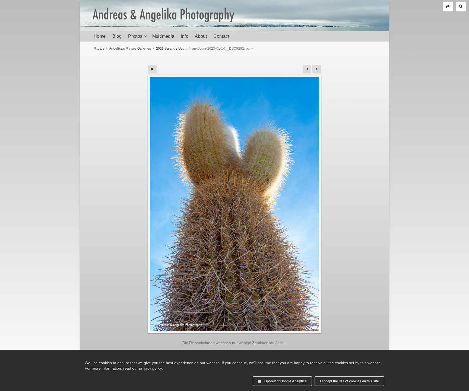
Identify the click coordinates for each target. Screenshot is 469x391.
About (201, 36)
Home (100, 36)
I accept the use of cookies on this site (349, 381)
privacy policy (150, 368)
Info (185, 36)
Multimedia (163, 36)
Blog (117, 36)
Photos (135, 36)
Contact (221, 36)
